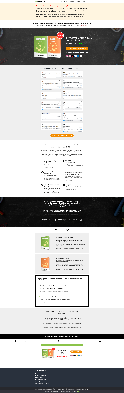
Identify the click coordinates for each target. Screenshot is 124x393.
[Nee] (122, 391)
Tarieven (78, 1)
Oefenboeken (63, 1)
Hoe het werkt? (72, 1)
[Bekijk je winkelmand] (87, 1)
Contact (83, 1)
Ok (77, 391)
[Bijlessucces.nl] (40, 1)
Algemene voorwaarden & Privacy (41, 383)
